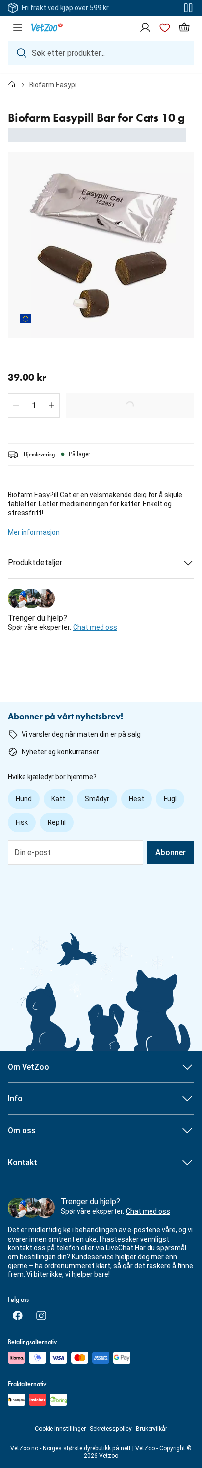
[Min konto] (145, 27)
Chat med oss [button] (95, 627)
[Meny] (17, 27)
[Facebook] (17, 1315)
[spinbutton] (34, 405)
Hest (136, 799)
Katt (58, 799)
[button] (16, 405)
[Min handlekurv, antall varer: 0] (184, 27)
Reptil (57, 822)
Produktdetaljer (35, 562)
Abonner (170, 852)
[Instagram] (41, 1315)
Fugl (170, 799)
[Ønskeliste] (165, 27)
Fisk (22, 822)
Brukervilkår (151, 1428)
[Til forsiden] (12, 84)
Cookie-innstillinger (60, 1428)
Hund (24, 799)
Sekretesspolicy (111, 1428)
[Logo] (47, 27)
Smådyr (97, 799)
